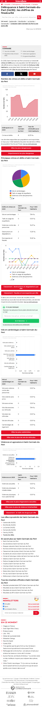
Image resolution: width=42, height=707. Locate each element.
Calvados (35, 4)
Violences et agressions (29, 54)
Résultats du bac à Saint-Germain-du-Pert (17, 588)
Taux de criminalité (9, 51)
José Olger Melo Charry (11, 628)
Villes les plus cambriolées (21, 432)
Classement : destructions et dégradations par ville (21, 287)
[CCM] (31, 693)
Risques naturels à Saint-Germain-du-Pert (17, 546)
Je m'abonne (20, 321)
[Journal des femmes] (11, 693)
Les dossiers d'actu (10, 609)
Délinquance (16, 4)
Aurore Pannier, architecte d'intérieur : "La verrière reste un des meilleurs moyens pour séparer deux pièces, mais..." (21, 658)
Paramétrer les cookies (8, 682)
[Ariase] (11, 705)
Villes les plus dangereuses (21, 148)
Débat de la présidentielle (11, 636)
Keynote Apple (8, 641)
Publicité (31, 678)
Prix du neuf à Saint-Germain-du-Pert (15, 574)
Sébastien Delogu (9, 638)
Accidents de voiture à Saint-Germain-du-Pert (18, 554)
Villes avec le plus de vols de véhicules (21, 437)
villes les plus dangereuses (21, 69)
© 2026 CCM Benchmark (21, 684)
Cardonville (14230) (9, 522)
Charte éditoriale (23, 678)
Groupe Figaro (36, 682)
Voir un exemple (33, 604)
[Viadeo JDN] (31, 701)
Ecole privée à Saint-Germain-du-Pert (15, 569)
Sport (6, 606)
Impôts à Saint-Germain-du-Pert (14, 564)
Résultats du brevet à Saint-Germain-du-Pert (18, 590)
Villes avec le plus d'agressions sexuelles (21, 502)
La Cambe (31, 21)
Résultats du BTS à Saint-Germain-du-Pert (17, 593)
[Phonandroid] (31, 704)
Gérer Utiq (18, 682)
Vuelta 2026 (7, 643)
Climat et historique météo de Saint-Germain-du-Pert (21, 556)
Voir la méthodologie (30, 144)
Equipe (16, 678)
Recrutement (21, 680)
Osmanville (5, 24)
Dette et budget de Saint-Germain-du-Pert (17, 561)
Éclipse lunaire (8, 631)
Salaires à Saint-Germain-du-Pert (14, 559)
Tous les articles (9, 680)
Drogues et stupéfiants (29, 56)
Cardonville (13, 21)
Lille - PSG (6, 633)
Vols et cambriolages (28, 51)
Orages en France (9, 626)
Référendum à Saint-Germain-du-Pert (15, 576)
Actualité (7, 4)
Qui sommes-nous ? (8, 678)
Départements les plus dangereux (21, 153)
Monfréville (22, 21)
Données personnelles (32, 680)
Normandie (26, 4)
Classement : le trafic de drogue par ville (21, 513)
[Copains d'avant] (11, 701)
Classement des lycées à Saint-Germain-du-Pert (19, 551)
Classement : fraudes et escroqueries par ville (21, 293)
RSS (15, 680)
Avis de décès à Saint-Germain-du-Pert (16, 544)
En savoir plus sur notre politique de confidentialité (16, 324)
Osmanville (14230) (9, 530)
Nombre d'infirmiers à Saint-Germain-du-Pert (18, 549)
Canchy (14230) (8, 532)
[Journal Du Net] (11, 696)
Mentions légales (26, 682)
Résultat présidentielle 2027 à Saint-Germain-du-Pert (21, 585)
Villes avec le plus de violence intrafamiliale (21, 507)
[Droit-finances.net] (31, 697)
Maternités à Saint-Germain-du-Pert (15, 571)
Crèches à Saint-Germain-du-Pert (14, 566)
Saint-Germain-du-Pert (10, 541)
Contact (37, 678)
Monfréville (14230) (9, 525)
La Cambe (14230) (9, 527)
